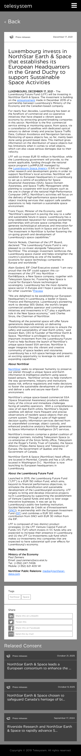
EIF (18, 513)
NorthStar (14, 369)
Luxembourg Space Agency (30, 168)
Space (26, 597)
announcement (26, 100)
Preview (38, 290)
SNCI (12, 510)
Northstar (15, 597)
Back (12, 21)
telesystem (18, 6)
